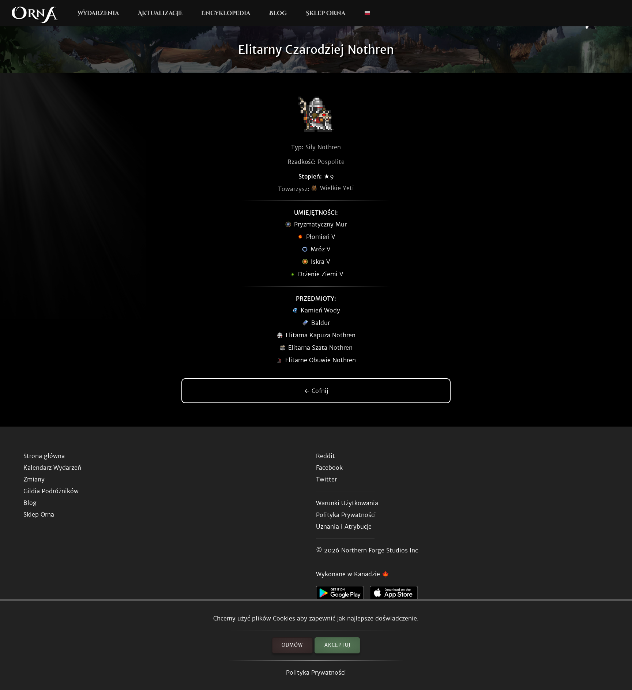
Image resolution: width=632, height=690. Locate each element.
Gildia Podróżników (51, 491)
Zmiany (34, 479)
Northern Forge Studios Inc (379, 550)
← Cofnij (316, 390)
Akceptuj (337, 645)
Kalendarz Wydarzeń (52, 467)
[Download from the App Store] (397, 595)
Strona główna (44, 456)
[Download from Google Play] (343, 595)
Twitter (326, 479)
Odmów (292, 645)
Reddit (325, 456)
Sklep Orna (325, 13)
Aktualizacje (160, 13)
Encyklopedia (225, 13)
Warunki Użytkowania (347, 503)
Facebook (329, 467)
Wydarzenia (98, 13)
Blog (278, 13)
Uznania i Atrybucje (344, 526)
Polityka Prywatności (316, 672)
